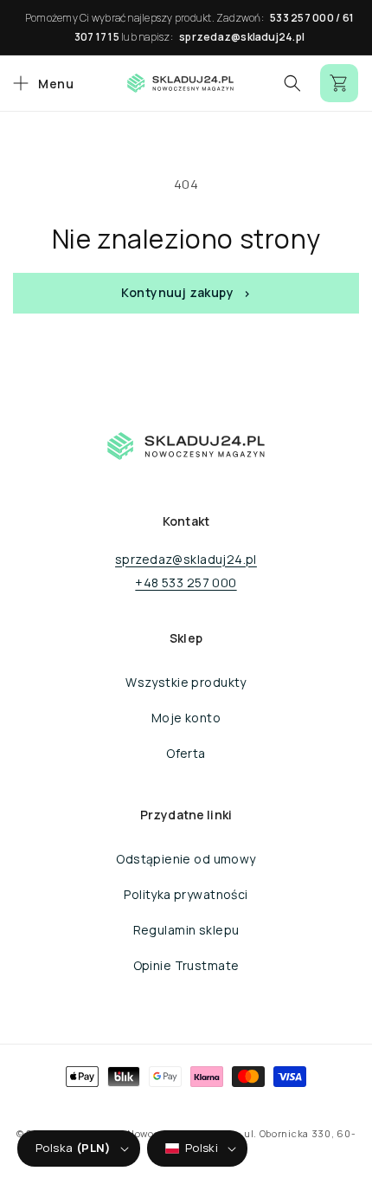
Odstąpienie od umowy (185, 859)
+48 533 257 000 (185, 582)
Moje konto (186, 717)
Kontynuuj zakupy (177, 292)
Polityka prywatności (185, 894)
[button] (41, 83)
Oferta (186, 753)
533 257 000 (302, 17)
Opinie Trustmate (186, 965)
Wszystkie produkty (186, 682)
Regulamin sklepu (186, 930)
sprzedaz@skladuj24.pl (242, 36)
